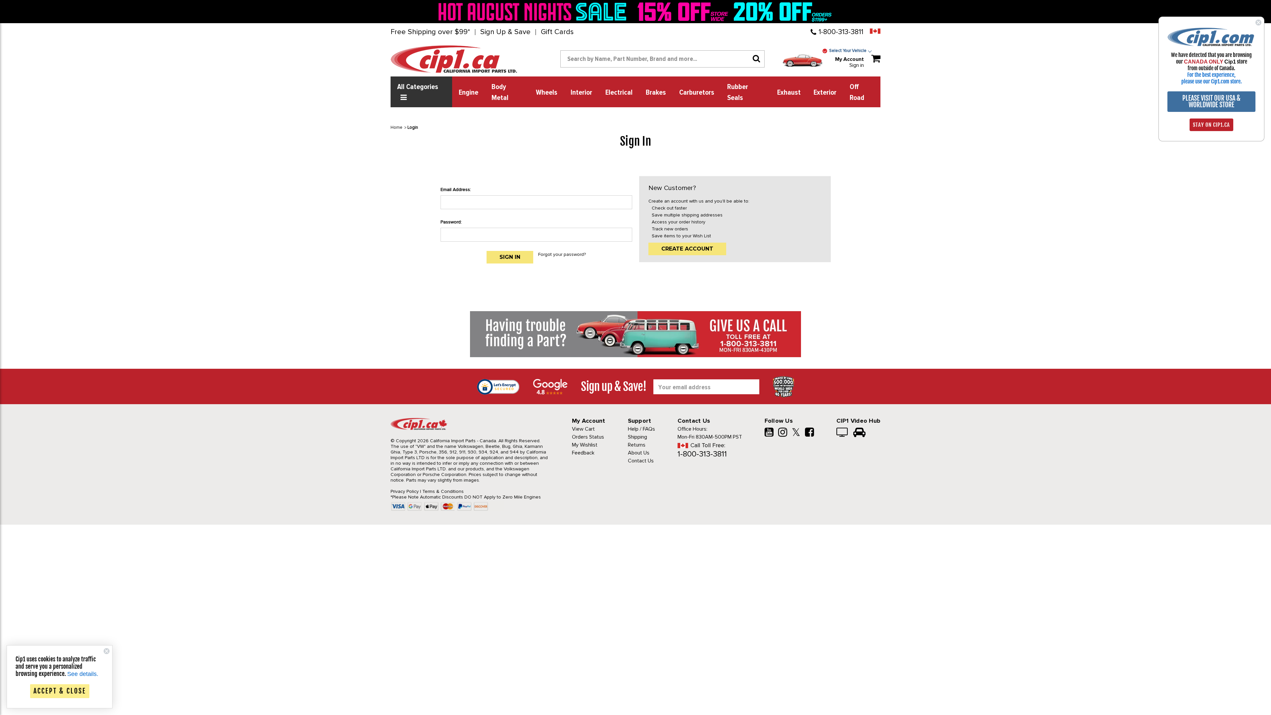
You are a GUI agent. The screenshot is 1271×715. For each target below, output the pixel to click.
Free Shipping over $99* (430, 32)
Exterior (825, 92)
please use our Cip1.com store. (1211, 81)
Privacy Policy (405, 491)
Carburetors (696, 92)
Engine (468, 92)
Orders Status (588, 437)
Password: (451, 222)
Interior (581, 92)
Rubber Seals (737, 92)
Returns (636, 445)
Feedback (583, 453)
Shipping (637, 437)
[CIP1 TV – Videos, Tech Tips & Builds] (842, 433)
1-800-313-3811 (841, 31)
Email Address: (456, 189)
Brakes (656, 92)
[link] (534, 11)
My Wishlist (584, 445)
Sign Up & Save (505, 32)
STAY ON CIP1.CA (1211, 124)
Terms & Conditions (443, 491)
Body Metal (500, 92)
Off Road (857, 92)
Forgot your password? (562, 254)
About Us (638, 453)
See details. (82, 674)
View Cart (583, 429)
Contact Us (641, 460)
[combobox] (662, 59)
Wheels (546, 92)
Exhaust (789, 92)
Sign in (856, 65)
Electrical (619, 92)
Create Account (687, 249)
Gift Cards (557, 32)
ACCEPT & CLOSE (59, 691)
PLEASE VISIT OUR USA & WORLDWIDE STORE (1211, 101)
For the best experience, (1211, 75)
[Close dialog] (1258, 22)
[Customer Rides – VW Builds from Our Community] (859, 433)
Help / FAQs (641, 429)
